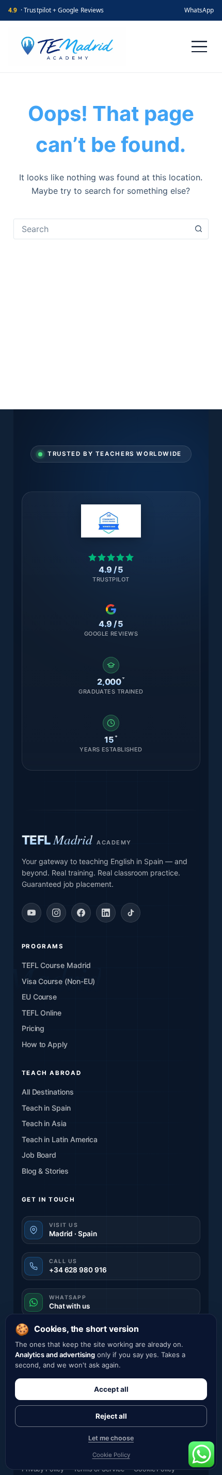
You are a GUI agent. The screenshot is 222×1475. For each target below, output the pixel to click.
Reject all (111, 1416)
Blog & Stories (45, 1170)
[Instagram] (56, 913)
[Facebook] (81, 913)
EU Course (39, 996)
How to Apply (45, 1044)
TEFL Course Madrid (56, 965)
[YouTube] (31, 913)
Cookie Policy (111, 1454)
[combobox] (101, 229)
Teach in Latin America (60, 1139)
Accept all (111, 1389)
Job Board (39, 1154)
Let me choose (111, 1438)
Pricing (33, 1028)
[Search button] (198, 229)
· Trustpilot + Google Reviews (56, 10)
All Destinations (48, 1091)
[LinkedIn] (106, 913)
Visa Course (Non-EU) (59, 981)
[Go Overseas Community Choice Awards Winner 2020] (111, 520)
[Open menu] (199, 46)
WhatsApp (199, 10)
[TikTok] (130, 913)
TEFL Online (41, 1012)
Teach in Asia (44, 1123)
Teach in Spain (46, 1107)
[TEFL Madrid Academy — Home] (67, 46)
